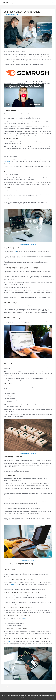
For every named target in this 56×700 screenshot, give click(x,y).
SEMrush (25, 618)
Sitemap (18, 695)
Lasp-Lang (7, 2)
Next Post (51, 687)
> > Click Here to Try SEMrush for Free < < (28, 244)
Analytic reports (15, 584)
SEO (16, 251)
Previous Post (5, 687)
